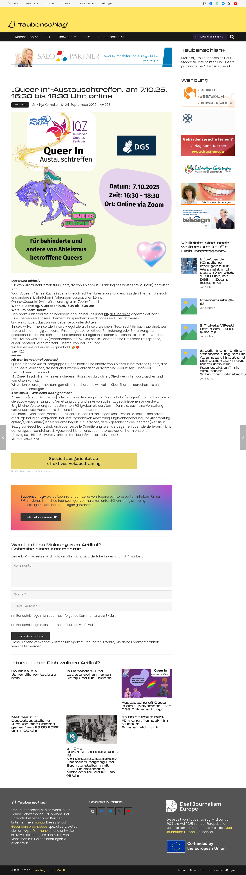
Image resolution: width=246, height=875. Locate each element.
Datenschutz (197, 870)
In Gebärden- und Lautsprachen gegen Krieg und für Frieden (89, 674)
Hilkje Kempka (47, 105)
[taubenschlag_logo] (38, 24)
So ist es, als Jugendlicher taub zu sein (33, 674)
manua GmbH (56, 870)
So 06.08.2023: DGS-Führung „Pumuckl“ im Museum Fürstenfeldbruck (145, 722)
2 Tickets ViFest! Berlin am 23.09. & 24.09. (217, 328)
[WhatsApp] (217, 4)
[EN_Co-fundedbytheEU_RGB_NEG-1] (197, 846)
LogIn (108, 3)
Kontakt (50, 3)
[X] (229, 4)
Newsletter (32, 3)
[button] (36, 37)
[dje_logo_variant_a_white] (193, 806)
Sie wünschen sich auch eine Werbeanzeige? (32, 471)
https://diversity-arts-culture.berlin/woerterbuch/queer (74, 435)
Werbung (66, 3)
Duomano (40, 831)
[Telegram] (223, 4)
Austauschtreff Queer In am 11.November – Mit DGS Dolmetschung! (146, 705)
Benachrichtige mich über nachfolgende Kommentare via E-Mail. (66, 615)
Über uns (13, 3)
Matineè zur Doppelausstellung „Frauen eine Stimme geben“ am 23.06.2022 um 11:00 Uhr (35, 724)
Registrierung (87, 3)
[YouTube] (235, 4)
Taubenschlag (37, 870)
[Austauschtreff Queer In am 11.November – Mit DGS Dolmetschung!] (147, 683)
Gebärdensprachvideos (29, 826)
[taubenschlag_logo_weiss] (29, 802)
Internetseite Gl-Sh (217, 302)
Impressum (215, 870)
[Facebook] (211, 4)
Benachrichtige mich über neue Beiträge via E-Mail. (55, 625)
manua (39, 822)
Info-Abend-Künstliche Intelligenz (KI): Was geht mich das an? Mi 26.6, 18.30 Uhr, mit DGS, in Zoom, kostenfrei (217, 271)
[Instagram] (205, 4)
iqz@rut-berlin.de (117, 314)
